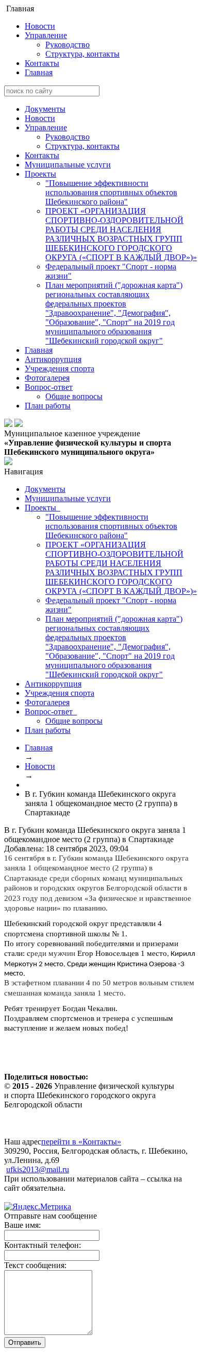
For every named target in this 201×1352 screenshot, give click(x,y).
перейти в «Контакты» (81, 1141)
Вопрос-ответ (49, 387)
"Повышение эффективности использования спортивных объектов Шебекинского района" (111, 192)
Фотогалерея (47, 377)
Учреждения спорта (59, 368)
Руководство (67, 44)
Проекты (40, 173)
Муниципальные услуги (68, 164)
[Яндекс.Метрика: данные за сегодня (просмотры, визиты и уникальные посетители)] (37, 1206)
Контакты (42, 63)
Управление (46, 35)
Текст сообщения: (35, 1265)
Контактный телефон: (42, 1245)
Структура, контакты (82, 53)
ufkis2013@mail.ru (37, 1169)
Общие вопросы (74, 396)
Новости (40, 26)
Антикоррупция (53, 359)
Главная (39, 72)
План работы (48, 405)
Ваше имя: (22, 1225)
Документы (45, 109)
